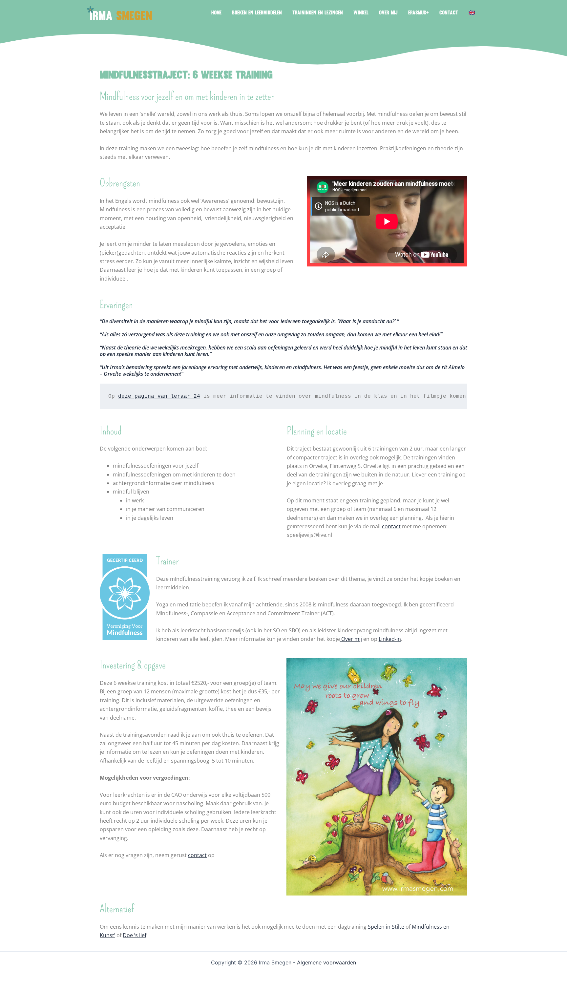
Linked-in (390, 639)
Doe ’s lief (134, 935)
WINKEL (360, 13)
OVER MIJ (388, 13)
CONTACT (448, 13)
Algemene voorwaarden (326, 962)
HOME (216, 13)
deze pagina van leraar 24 (159, 396)
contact (391, 526)
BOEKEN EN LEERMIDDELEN (257, 13)
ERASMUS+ (418, 13)
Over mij (351, 639)
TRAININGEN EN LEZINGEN (317, 13)
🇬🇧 (472, 13)
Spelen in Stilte (386, 926)
